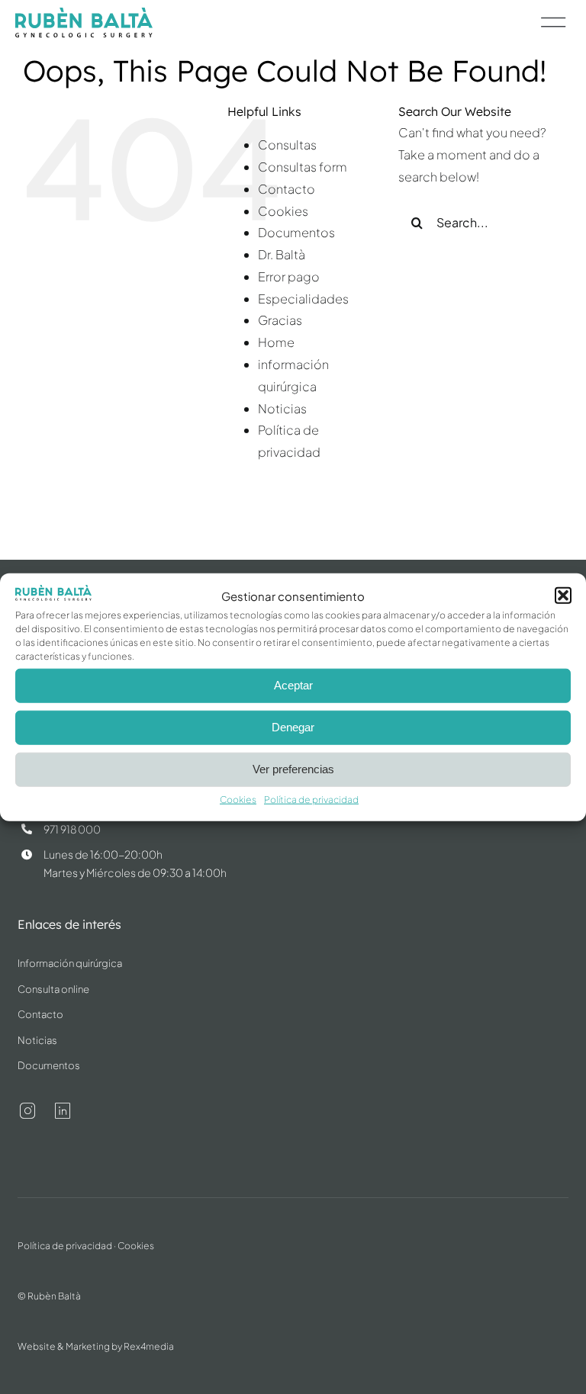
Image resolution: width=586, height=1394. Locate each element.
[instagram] (27, 1111)
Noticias (282, 408)
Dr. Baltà (281, 254)
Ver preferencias (293, 769)
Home (276, 342)
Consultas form (302, 167)
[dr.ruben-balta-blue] (84, 13)
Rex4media (149, 1346)
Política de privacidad (311, 799)
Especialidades (303, 299)
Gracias (280, 320)
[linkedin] (62, 1111)
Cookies (238, 799)
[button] (563, 595)
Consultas (287, 145)
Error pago (289, 276)
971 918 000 (72, 829)
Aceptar (293, 685)
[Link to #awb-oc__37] (553, 22)
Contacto (286, 189)
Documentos (296, 232)
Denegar (293, 727)
